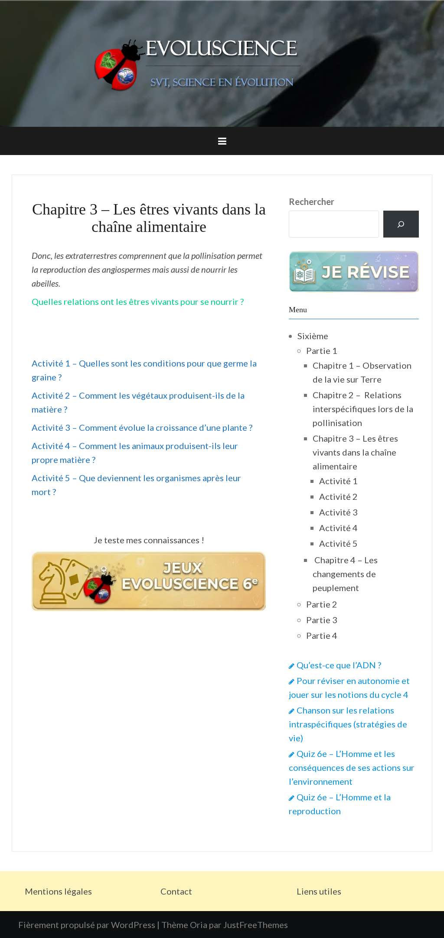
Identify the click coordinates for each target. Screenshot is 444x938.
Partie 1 (321, 350)
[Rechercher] (401, 224)
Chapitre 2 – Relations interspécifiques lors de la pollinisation (363, 409)
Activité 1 (338, 481)
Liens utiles (319, 891)
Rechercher (311, 201)
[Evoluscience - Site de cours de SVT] (222, 62)
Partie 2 (321, 604)
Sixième (312, 335)
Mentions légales (58, 891)
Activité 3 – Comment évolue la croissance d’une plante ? (142, 427)
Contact (176, 891)
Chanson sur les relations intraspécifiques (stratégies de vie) (348, 724)
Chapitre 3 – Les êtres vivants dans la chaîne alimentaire (355, 452)
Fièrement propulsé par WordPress (86, 924)
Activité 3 (338, 512)
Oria (198, 924)
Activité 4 (338, 527)
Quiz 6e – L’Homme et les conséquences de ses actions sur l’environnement (352, 767)
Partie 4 (321, 635)
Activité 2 (338, 496)
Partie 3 (321, 619)
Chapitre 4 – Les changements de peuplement (345, 574)
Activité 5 (338, 543)
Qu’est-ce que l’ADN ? (339, 665)
